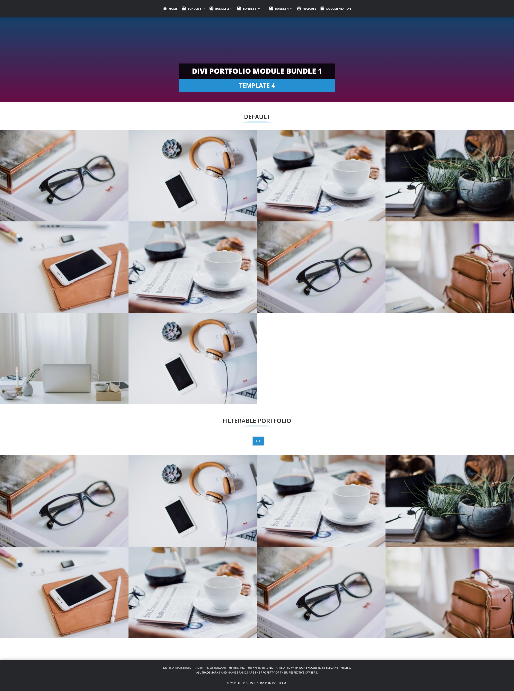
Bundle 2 (222, 8)
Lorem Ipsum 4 (321, 255)
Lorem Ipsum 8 (321, 164)
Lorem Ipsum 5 (192, 255)
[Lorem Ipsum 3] (450, 267)
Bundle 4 (282, 8)
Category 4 (64, 170)
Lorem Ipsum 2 (64, 347)
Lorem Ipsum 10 (64, 164)
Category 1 (193, 261)
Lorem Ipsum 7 (449, 164)
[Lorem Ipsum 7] (450, 175)
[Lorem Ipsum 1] (192, 358)
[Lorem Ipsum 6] (64, 267)
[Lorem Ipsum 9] (192, 175)
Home (173, 8)
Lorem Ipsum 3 (449, 255)
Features (309, 8)
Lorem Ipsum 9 (192, 164)
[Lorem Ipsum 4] (321, 267)
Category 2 (64, 261)
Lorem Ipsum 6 (64, 255)
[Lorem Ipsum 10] (64, 175)
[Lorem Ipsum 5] (192, 267)
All (258, 441)
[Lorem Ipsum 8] (321, 175)
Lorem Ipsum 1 (192, 347)
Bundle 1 (194, 8)
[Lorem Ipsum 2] (64, 358)
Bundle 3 (250, 8)
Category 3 (193, 170)
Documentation (338, 8)
